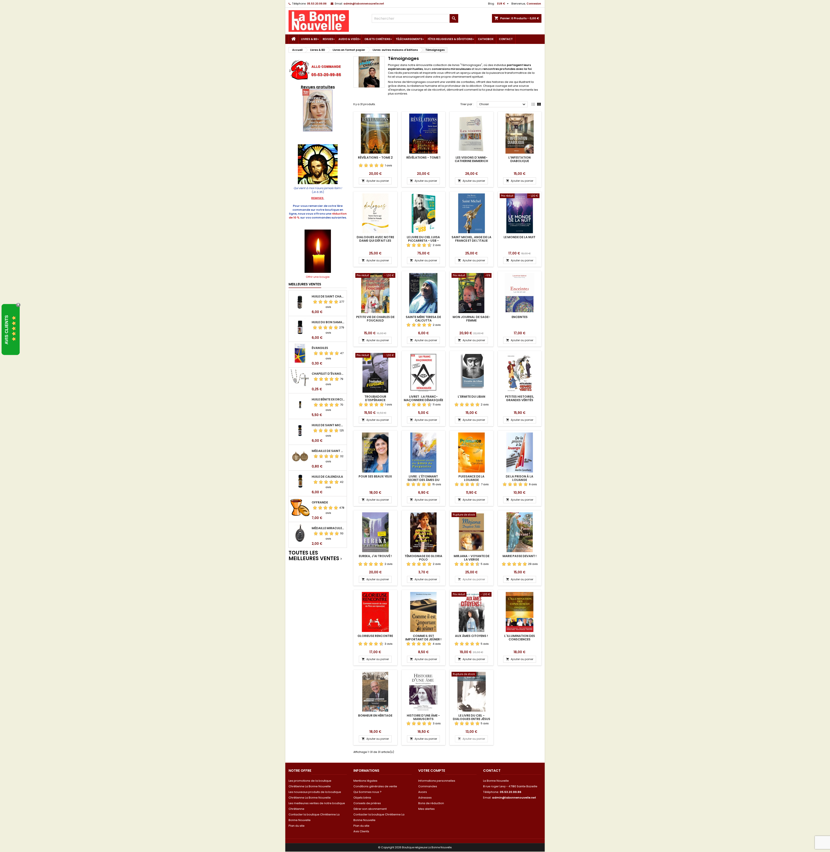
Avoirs (422, 792)
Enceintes (520, 317)
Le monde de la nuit (519, 237)
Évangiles (320, 348)
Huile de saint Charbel (328, 296)
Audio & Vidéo (348, 39)
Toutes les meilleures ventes (316, 555)
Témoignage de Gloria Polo (423, 558)
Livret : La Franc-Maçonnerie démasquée (423, 398)
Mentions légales (365, 781)
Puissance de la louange (471, 478)
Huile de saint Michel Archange (328, 425)
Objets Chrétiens (377, 39)
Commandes (427, 786)
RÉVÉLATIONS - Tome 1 (423, 157)
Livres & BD (309, 39)
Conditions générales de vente (375, 786)
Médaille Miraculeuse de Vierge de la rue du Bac (328, 528)
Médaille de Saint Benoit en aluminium (328, 451)
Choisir (503, 104)
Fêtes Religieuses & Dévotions (450, 39)
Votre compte (431, 770)
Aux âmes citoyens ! (471, 636)
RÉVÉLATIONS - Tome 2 (375, 157)
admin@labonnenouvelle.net (363, 3)
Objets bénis (362, 798)
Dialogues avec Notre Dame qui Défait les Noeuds (375, 240)
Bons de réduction (431, 803)
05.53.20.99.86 (317, 3)
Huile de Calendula (327, 476)
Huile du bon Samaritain (328, 322)
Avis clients (6, 329)
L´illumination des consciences (519, 637)
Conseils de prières (367, 803)
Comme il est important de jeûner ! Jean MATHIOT (423, 639)
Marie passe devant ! (519, 556)
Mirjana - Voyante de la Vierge (471, 558)
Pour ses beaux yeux (375, 476)
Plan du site (297, 826)
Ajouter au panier (375, 181)
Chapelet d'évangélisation (328, 373)
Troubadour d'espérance (375, 398)
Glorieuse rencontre (375, 636)
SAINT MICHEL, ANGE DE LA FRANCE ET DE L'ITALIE (471, 239)
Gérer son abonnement (370, 809)
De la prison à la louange (519, 478)
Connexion (534, 3)
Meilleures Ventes (305, 284)
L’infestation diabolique (519, 159)
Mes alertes (426, 809)
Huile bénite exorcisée (328, 399)
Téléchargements (409, 39)
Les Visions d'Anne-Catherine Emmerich (471, 159)
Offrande (320, 502)
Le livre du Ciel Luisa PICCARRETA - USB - (423, 239)
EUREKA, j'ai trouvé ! (375, 556)
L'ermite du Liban (471, 396)
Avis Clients (361, 831)
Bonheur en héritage (375, 715)
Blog (491, 3)
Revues (328, 39)
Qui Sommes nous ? (367, 792)
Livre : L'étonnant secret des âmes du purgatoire (423, 479)
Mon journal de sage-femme (471, 319)
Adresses (425, 798)
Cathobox (485, 39)
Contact (506, 39)
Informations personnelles (436, 781)
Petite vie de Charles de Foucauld (375, 319)
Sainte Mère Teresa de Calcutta (423, 319)
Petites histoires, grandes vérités (519, 398)
